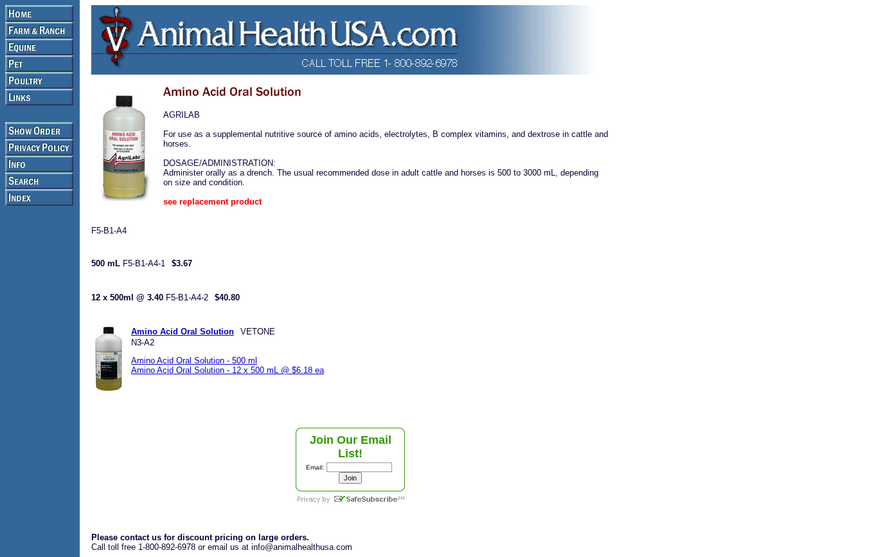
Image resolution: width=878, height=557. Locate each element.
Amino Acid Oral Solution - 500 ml (194, 360)
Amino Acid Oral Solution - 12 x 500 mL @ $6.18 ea (227, 370)
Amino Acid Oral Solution (182, 331)
